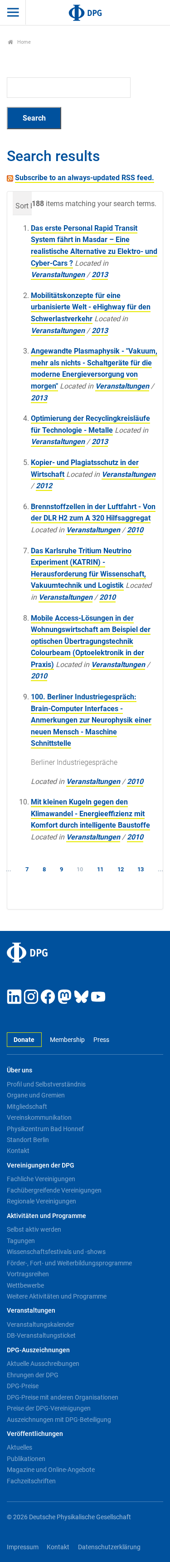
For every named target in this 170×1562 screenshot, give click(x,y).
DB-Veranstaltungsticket (41, 1335)
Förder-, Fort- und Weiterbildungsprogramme (69, 1263)
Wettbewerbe (25, 1285)
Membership (67, 1040)
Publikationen (26, 1458)
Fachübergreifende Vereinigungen (54, 1190)
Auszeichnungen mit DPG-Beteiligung (59, 1419)
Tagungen (21, 1240)
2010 (135, 530)
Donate (24, 1040)
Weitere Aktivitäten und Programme (57, 1296)
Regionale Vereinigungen (41, 1201)
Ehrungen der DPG (32, 1375)
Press (101, 1040)
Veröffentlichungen (35, 1434)
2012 (44, 485)
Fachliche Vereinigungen (41, 1179)
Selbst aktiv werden (34, 1229)
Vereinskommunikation (39, 1117)
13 (140, 869)
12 (120, 869)
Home (23, 42)
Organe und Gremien (36, 1095)
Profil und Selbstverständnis (46, 1084)
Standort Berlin (28, 1139)
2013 (100, 274)
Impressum (23, 1547)
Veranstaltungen (58, 274)
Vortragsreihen (28, 1274)
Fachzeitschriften (31, 1481)
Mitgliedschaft (27, 1106)
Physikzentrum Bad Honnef (45, 1128)
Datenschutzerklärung (109, 1547)
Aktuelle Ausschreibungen (43, 1363)
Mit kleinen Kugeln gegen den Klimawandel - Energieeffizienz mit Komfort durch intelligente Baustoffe (90, 813)
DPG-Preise (23, 1386)
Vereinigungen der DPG (40, 1165)
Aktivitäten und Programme (46, 1216)
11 (100, 869)
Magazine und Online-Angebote (51, 1469)
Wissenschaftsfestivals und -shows (56, 1251)
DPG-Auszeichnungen (38, 1350)
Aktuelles (19, 1447)
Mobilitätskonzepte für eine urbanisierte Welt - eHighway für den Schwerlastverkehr (91, 307)
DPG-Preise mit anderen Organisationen (62, 1397)
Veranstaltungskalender (40, 1324)
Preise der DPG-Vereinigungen (49, 1408)
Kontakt (18, 1150)
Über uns (19, 1070)
